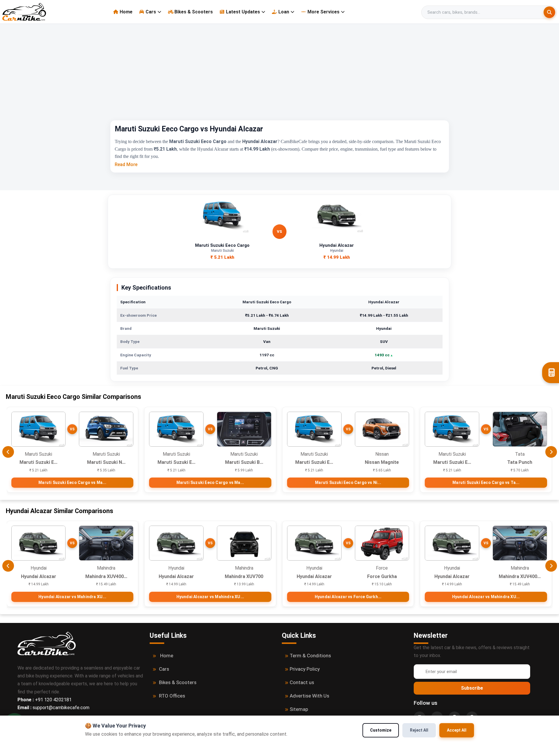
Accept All (456, 730)
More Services (323, 12)
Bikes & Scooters (193, 12)
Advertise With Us (309, 696)
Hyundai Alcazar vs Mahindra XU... (72, 596)
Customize (380, 730)
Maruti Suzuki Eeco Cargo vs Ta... (485, 482)
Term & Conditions (310, 655)
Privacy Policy (305, 669)
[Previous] (8, 452)
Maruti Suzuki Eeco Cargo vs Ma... (72, 482)
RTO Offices (172, 696)
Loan (283, 12)
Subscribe (472, 688)
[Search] (549, 12)
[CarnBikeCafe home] (46, 643)
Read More (126, 164)
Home (126, 12)
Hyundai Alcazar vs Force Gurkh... (348, 596)
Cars (151, 12)
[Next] (551, 452)
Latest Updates (243, 12)
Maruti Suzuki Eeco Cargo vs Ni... (348, 482)
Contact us (302, 682)
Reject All (419, 730)
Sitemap (299, 709)
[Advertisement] (279, 76)
